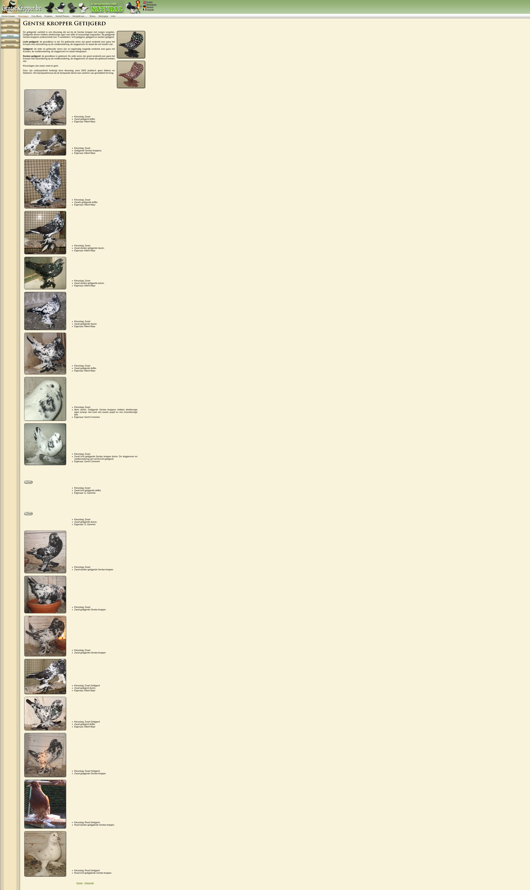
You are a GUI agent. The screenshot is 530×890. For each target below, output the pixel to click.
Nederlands (151, 4)
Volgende (89, 883)
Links (113, 16)
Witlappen (10, 31)
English (149, 2)
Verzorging (103, 16)
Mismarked (10, 46)
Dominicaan (10, 21)
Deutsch (149, 7)
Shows (92, 16)
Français (150, 9)
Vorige (79, 883)
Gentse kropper (8, 16)
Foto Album (36, 16)
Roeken (10, 26)
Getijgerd (10, 36)
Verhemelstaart (10, 41)
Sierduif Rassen (62, 16)
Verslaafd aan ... (79, 16)
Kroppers (48, 16)
